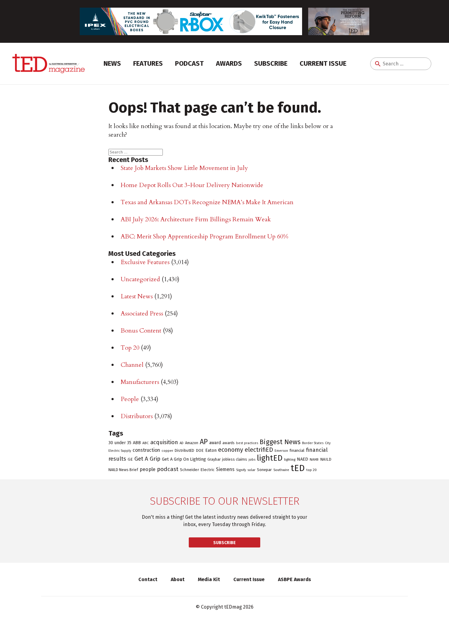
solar (251, 470)
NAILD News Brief (123, 469)
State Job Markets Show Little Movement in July (184, 168)
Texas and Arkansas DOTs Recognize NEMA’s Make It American (207, 202)
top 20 (311, 470)
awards (228, 443)
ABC (145, 443)
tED (298, 468)
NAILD (325, 459)
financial (297, 450)
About (177, 579)
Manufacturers (140, 382)
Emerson (281, 451)
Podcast (189, 63)
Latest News (137, 296)
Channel (132, 365)
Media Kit (209, 579)
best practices (247, 443)
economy (230, 449)
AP (204, 441)
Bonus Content (141, 330)
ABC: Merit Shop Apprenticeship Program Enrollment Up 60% (204, 236)
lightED (270, 458)
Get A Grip (147, 458)
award (215, 442)
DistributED (184, 450)
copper (167, 450)
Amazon (191, 443)
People (130, 399)
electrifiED (259, 449)
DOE (200, 450)
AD (182, 443)
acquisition (164, 442)
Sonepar (264, 469)
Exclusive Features (145, 262)
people (147, 469)
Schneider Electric (197, 469)
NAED (302, 459)
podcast (167, 469)
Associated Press (142, 313)
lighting (289, 459)
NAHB (314, 459)
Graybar (214, 459)
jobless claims (234, 459)
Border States (312, 443)
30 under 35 (119, 442)
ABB (137, 442)
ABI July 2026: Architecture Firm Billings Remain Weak (196, 219)
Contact (147, 579)
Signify (241, 470)
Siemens (225, 469)
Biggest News (280, 442)
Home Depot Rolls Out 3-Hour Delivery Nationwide (192, 185)
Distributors (137, 416)
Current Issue (323, 63)
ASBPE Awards (294, 579)
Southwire (281, 470)
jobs (252, 459)
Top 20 (130, 348)
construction (146, 450)
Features (148, 63)
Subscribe (270, 63)
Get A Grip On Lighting (184, 459)
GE (130, 459)
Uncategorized (140, 279)
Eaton (211, 450)
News (112, 63)
